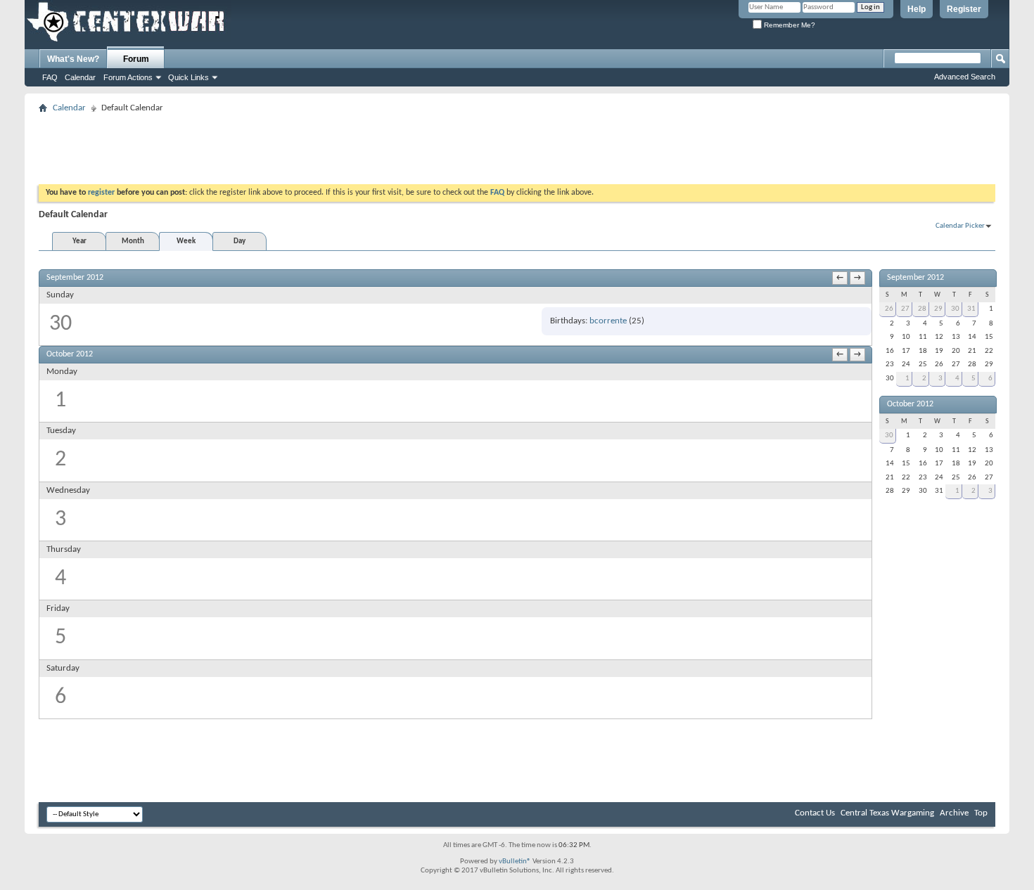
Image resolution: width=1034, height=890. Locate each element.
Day (239, 241)
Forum (136, 59)
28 (922, 309)
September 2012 (915, 277)
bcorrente (608, 320)
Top (981, 813)
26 (889, 309)
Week (186, 241)
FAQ (50, 77)
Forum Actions (128, 77)
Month (133, 241)
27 (905, 309)
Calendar (80, 77)
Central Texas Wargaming (887, 813)
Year (79, 241)
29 (938, 309)
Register (964, 9)
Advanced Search (964, 76)
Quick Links (188, 77)
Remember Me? (788, 25)
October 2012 (910, 404)
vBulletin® (515, 861)
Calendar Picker (960, 226)
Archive (954, 813)
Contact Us (815, 813)
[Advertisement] (295, 149)
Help (916, 9)
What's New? (73, 59)
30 (955, 309)
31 (971, 309)
